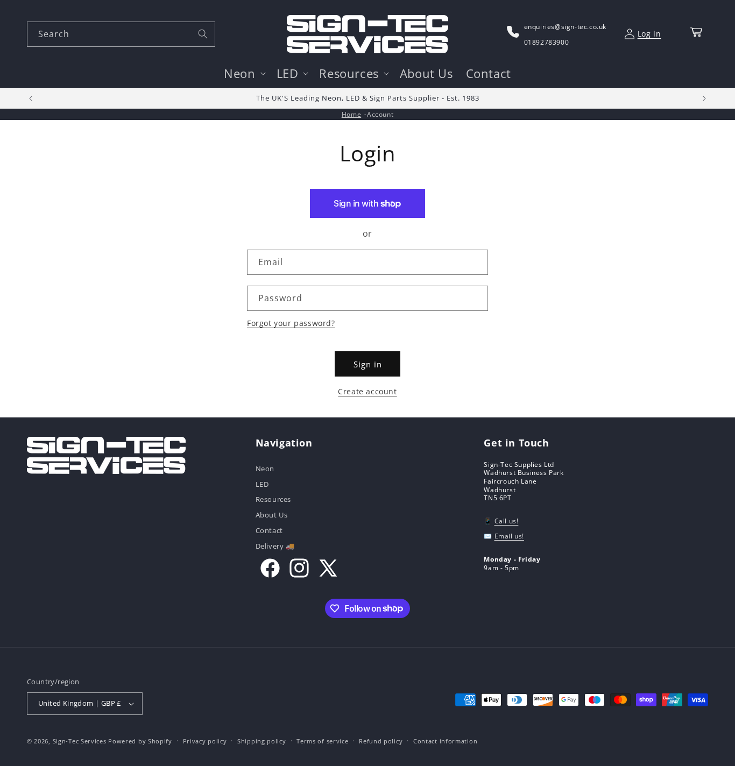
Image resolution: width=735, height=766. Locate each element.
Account (380, 114)
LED (262, 484)
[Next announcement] (704, 98)
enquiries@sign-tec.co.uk (565, 26)
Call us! (506, 521)
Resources (273, 499)
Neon (265, 469)
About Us (272, 515)
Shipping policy (261, 741)
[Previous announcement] (31, 98)
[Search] (203, 34)
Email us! (509, 536)
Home (351, 114)
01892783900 (546, 42)
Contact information (445, 741)
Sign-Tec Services (80, 741)
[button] (243, 73)
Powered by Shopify (140, 741)
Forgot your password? (291, 323)
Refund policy (380, 741)
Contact (269, 530)
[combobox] (121, 34)
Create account (367, 391)
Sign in (368, 364)
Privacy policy (205, 741)
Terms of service (322, 741)
